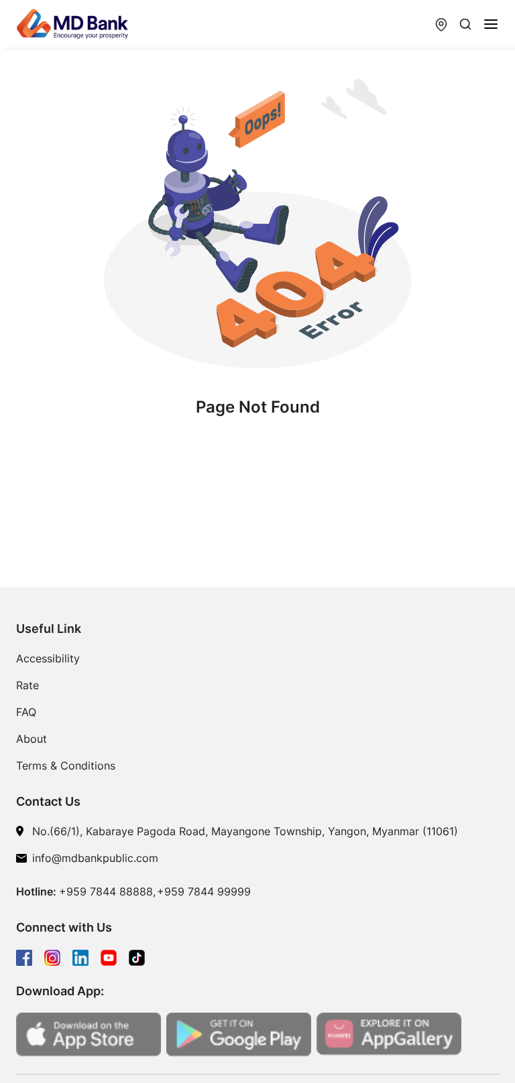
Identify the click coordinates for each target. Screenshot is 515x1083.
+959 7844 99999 (204, 891)
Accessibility (48, 658)
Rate (27, 685)
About (31, 738)
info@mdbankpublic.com (95, 858)
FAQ (26, 712)
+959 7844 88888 (106, 891)
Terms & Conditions (65, 765)
